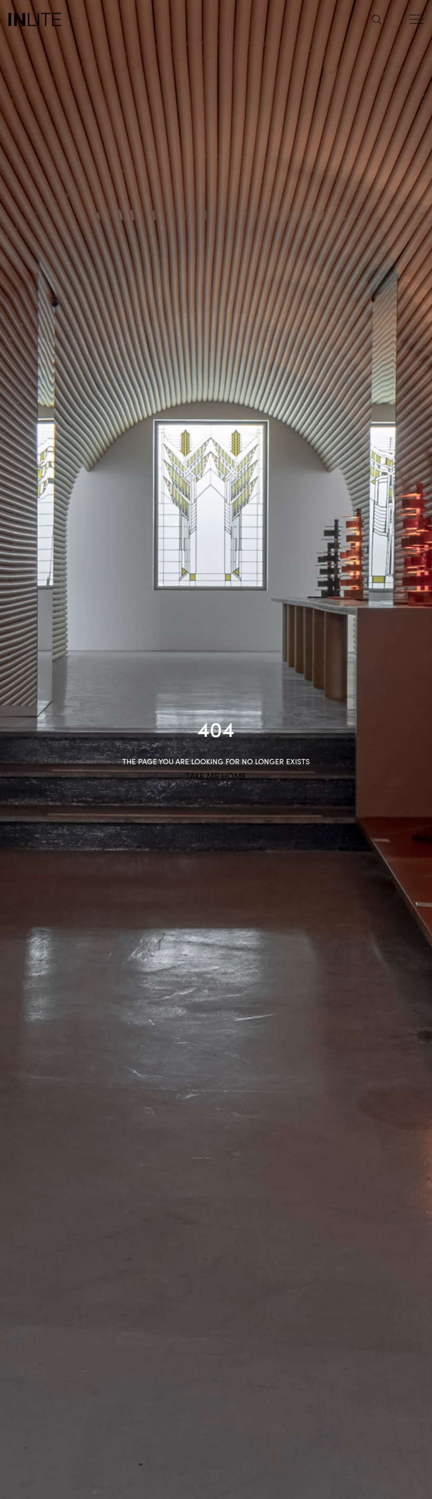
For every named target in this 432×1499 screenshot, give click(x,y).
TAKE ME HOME (216, 775)
